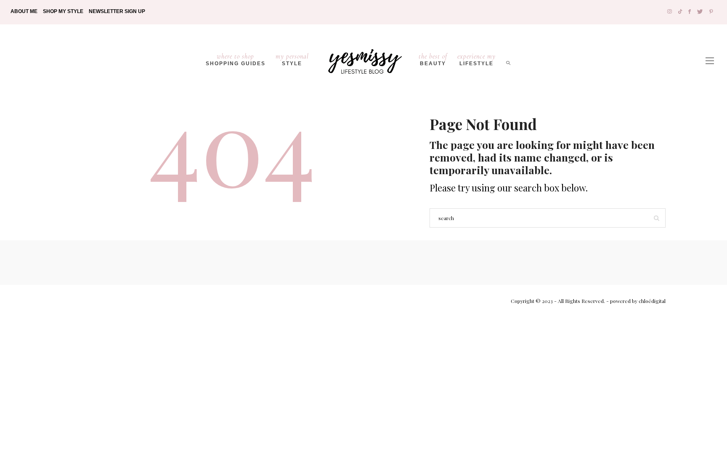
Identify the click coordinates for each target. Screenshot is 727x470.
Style (292, 59)
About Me (24, 11)
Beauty (433, 59)
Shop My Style (63, 11)
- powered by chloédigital (635, 300)
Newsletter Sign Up (117, 11)
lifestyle (476, 59)
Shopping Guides (235, 59)
